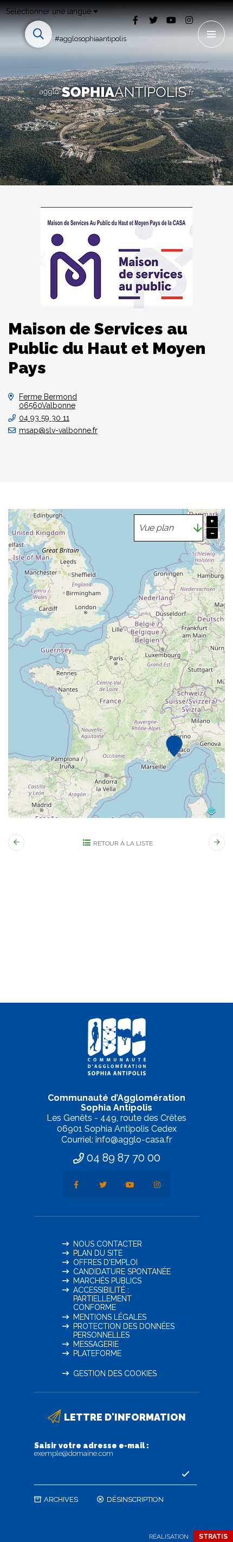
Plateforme (97, 1353)
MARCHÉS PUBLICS (107, 1280)
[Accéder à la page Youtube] (171, 20)
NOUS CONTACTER (107, 1244)
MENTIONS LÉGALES (109, 1317)
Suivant (217, 842)
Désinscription (135, 1499)
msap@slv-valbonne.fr (58, 430)
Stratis (213, 1536)
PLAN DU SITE (97, 1253)
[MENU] (211, 34)
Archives (61, 1499)
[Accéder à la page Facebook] (135, 20)
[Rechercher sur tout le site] (38, 34)
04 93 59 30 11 (44, 418)
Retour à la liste (123, 843)
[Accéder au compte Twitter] (153, 20)
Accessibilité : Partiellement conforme (102, 1299)
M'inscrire (186, 1474)
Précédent (16, 842)
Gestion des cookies (115, 1373)
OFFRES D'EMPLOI (105, 1262)
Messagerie (96, 1344)
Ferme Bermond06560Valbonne (48, 401)
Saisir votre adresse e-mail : (91, 1449)
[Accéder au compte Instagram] (189, 20)
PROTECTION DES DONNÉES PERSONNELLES (123, 1330)
